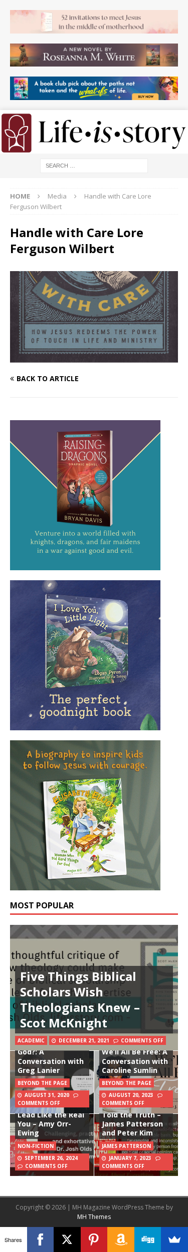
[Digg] (147, 1239)
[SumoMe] (174, 1239)
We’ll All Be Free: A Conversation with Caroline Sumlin (135, 1060)
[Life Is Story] (94, 147)
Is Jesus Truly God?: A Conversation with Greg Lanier (51, 1056)
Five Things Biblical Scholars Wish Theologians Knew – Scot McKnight (80, 999)
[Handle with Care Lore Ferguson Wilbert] (94, 359)
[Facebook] (40, 1239)
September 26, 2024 (51, 1157)
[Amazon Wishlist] (120, 1239)
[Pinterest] (94, 1239)
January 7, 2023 (130, 1157)
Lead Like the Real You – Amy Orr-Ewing (51, 1123)
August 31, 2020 (47, 1094)
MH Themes (94, 1216)
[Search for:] (94, 165)
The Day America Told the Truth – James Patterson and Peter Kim (132, 1119)
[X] (67, 1239)
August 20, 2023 (131, 1094)
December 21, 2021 (84, 1040)
